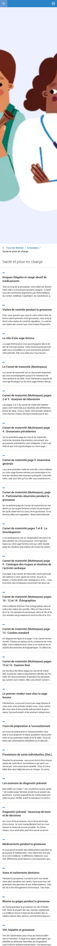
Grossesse (32, 247)
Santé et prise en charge (15, 251)
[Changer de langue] (53, 3)
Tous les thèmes (15, 247)
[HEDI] (3, 3)
